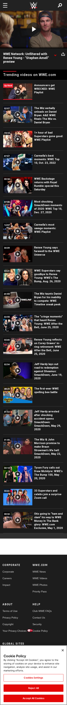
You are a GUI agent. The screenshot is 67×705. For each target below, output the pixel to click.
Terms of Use (10, 611)
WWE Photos (40, 584)
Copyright (8, 624)
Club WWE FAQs (40, 611)
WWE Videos (40, 578)
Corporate (8, 571)
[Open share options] (63, 54)
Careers (7, 578)
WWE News (39, 571)
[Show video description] (55, 54)
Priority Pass (40, 591)
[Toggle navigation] (5, 5)
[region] (33, 675)
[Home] (33, 5)
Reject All (33, 688)
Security (37, 624)
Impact (6, 584)
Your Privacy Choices (10, 630)
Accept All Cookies (33, 698)
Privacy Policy (10, 617)
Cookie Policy (40, 630)
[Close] (63, 650)
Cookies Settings (33, 677)
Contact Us (39, 617)
